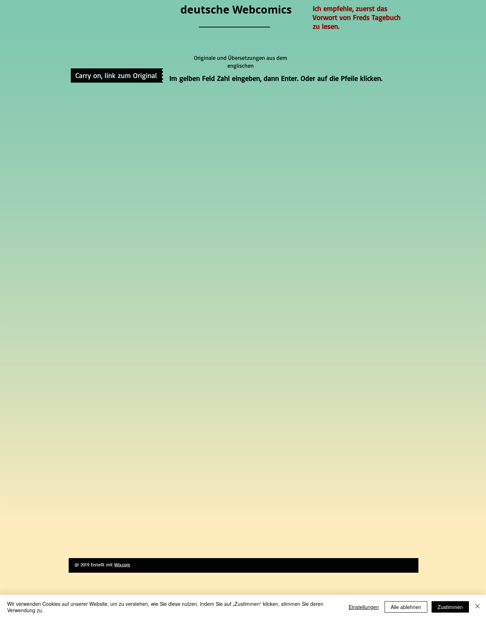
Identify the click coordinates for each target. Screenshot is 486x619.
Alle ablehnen (406, 606)
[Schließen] (477, 606)
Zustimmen (450, 606)
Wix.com (122, 564)
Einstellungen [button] (364, 606)
